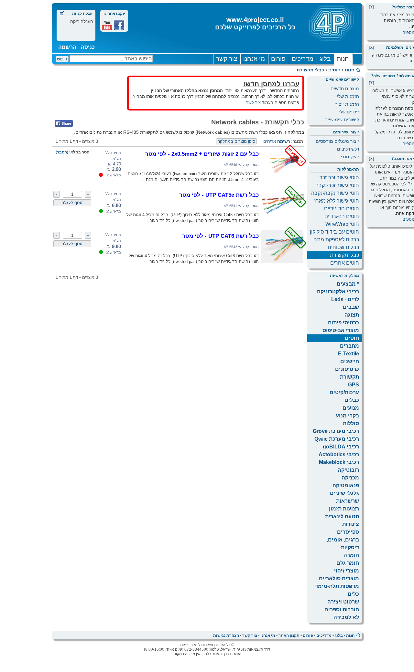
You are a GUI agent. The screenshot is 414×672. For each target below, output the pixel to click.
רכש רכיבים (348, 149)
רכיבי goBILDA (341, 446)
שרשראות (347, 501)
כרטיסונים (347, 369)
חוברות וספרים (341, 609)
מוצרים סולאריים (339, 578)
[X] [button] (371, 7)
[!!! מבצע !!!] (282, 179)
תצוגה (351, 315)
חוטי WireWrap (342, 224)
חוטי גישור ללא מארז (336, 201)
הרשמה (67, 47)
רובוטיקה (348, 470)
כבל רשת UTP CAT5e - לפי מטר (219, 195)
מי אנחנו (254, 58)
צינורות (350, 524)
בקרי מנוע (347, 415)
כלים (353, 594)
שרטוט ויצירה (343, 601)
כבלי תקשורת (310, 69)
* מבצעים (348, 284)
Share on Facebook (64, 123)
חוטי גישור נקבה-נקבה (335, 193)
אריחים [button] (269, 141)
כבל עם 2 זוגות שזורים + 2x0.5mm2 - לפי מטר (202, 154)
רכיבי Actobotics (339, 454)
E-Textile (348, 353)
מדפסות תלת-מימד (337, 586)
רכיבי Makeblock (339, 462)
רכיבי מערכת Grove (336, 431)
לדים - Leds (345, 299)
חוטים (334, 69)
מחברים (349, 346)
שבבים (351, 307)
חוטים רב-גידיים (341, 216)
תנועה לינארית (342, 516)
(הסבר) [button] (62, 152)
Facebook (119, 25)
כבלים (351, 400)
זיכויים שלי (349, 111)
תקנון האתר (289, 635)
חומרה (351, 555)
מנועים (351, 408)
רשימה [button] (283, 141)
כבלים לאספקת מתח (336, 239)
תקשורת (349, 377)
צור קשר (226, 58)
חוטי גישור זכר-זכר (339, 177)
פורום (278, 58)
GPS (353, 384)
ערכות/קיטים (344, 392)
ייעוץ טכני (350, 156)
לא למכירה (346, 617)
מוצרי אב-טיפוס (340, 330)
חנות (343, 58)
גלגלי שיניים (344, 493)
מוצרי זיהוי (346, 570)
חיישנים (349, 361)
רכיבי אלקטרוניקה (338, 291)
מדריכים (302, 58)
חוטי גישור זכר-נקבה (337, 185)
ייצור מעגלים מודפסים (337, 141)
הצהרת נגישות (226, 635)
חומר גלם (347, 563)
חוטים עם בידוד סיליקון (334, 232)
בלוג (325, 58)
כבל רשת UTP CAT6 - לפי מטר (220, 236)
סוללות (351, 423)
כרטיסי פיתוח (343, 322)
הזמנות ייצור (347, 104)
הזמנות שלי (348, 96)
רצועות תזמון (344, 508)
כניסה (88, 47)
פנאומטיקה (345, 485)
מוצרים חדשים (345, 88)
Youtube (107, 25)
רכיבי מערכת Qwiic (336, 439)
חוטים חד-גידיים (341, 208)
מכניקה (350, 477)
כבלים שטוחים (343, 247)
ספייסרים (348, 532)
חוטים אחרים (344, 263)
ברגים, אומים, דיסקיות (343, 543)
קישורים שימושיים (341, 119)
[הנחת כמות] (282, 220)
